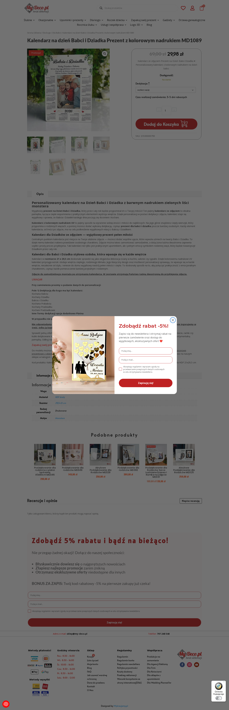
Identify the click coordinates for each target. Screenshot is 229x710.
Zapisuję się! (145, 383)
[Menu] (224, 682)
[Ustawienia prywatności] (6, 704)
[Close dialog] (173, 320)
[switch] (219, 698)
